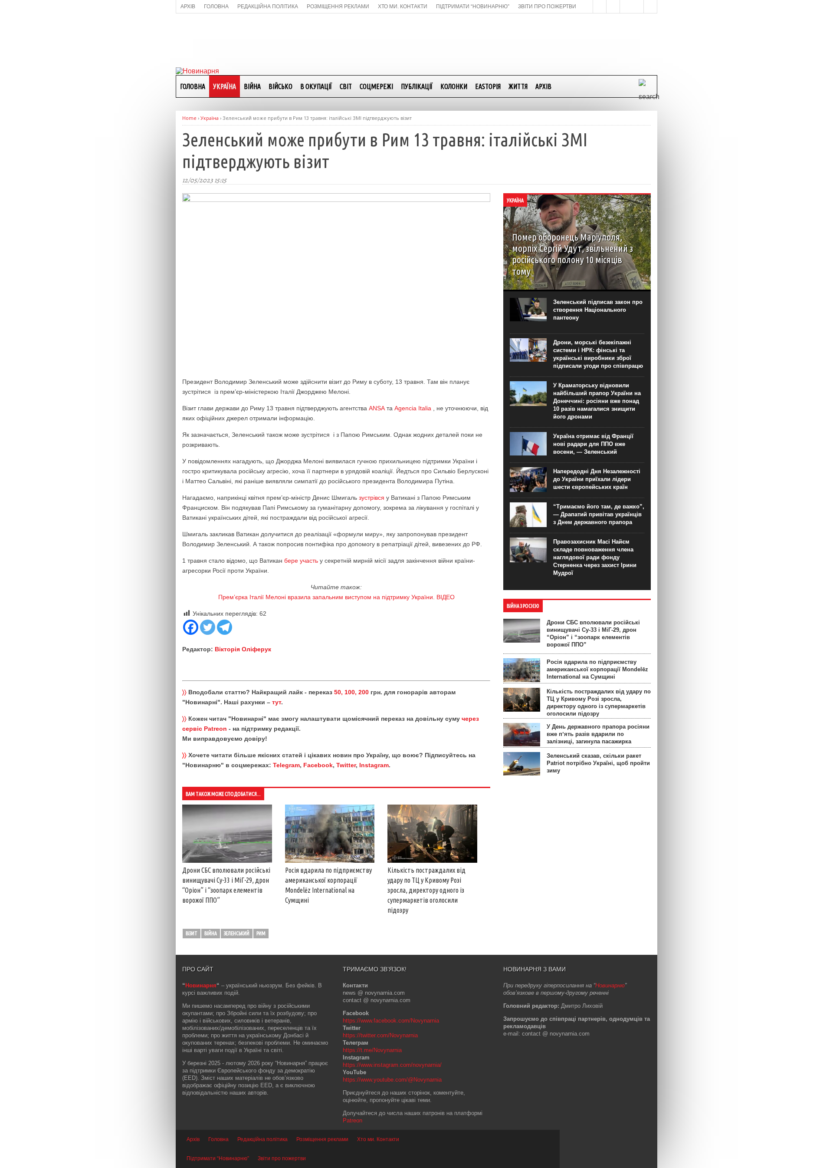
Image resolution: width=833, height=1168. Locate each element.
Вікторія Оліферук (243, 649)
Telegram (286, 765)
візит (191, 933)
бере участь (301, 560)
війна (210, 933)
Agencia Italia (413, 408)
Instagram (374, 765)
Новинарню (610, 985)
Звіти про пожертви (282, 1158)
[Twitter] (207, 627)
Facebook (318, 765)
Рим (261, 933)
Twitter (346, 765)
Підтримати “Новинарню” (218, 1158)
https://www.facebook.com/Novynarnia (391, 1020)
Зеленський (236, 933)
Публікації (417, 86)
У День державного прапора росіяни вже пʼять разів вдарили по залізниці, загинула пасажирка (598, 734)
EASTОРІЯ (488, 86)
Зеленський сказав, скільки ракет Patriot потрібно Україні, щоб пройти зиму (598, 763)
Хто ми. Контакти (378, 1139)
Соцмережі (376, 86)
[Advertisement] (416, 39)
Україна (224, 86)
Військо (280, 86)
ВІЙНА (252, 86)
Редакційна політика (262, 1139)
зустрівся (371, 497)
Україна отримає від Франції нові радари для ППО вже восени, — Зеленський (593, 444)
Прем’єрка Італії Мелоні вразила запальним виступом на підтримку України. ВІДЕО (336, 597)
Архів (543, 86)
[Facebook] (190, 627)
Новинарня (200, 985)
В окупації (316, 86)
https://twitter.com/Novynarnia (380, 1035)
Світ (346, 86)
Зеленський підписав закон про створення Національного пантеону (598, 310)
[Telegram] (224, 627)
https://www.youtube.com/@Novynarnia (392, 1079)
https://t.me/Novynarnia (372, 1050)
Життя (518, 86)
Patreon (352, 1120)
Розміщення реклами (322, 1139)
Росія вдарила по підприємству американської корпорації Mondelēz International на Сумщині (597, 669)
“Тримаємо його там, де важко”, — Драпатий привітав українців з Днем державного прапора (598, 514)
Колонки (453, 86)
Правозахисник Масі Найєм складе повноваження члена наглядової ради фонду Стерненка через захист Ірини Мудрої (594, 557)
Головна (192, 86)
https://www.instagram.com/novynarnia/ (392, 1065)
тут (276, 702)
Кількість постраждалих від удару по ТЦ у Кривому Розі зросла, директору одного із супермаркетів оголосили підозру (426, 890)
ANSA (377, 408)
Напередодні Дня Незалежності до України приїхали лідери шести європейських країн (596, 479)
